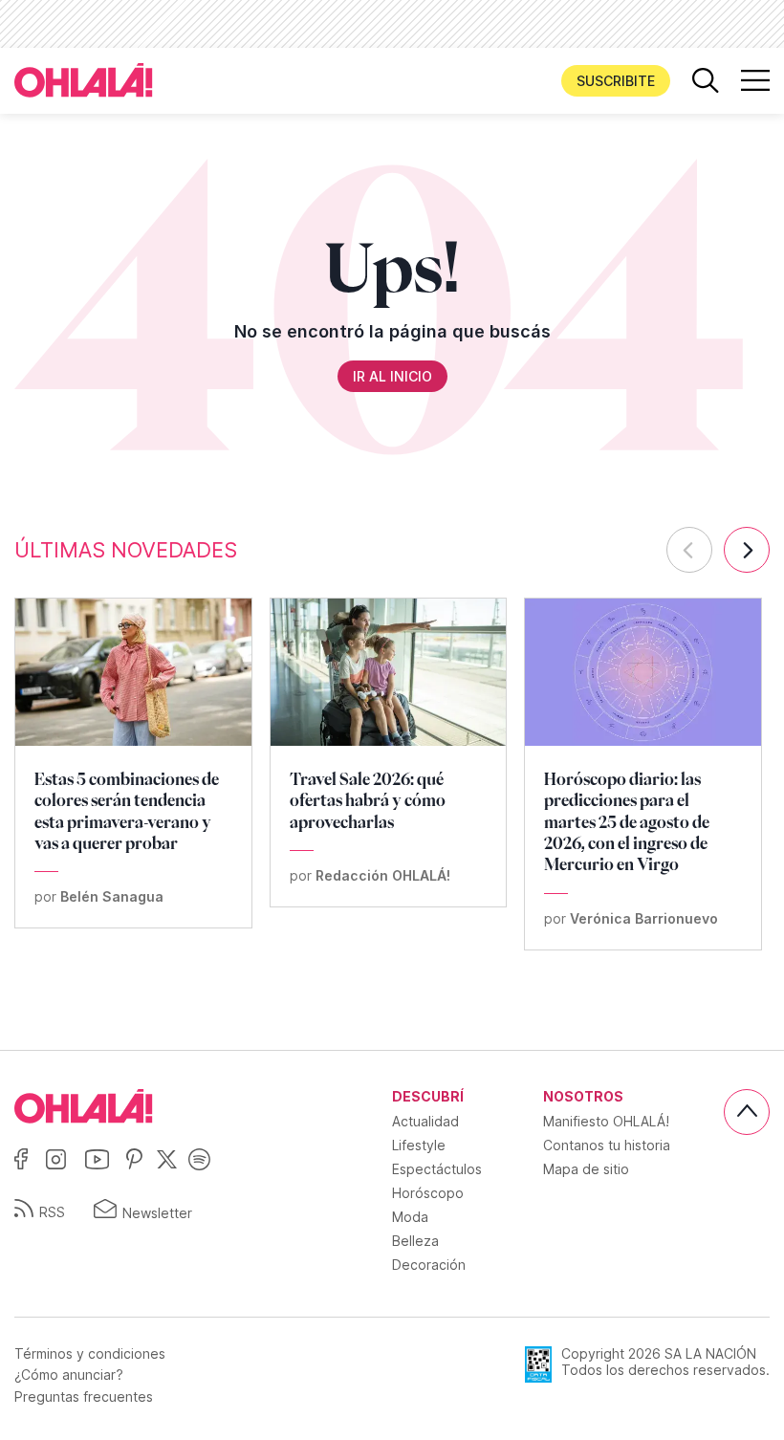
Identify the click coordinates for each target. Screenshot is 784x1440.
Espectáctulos (437, 1169)
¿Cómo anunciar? (68, 1375)
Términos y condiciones (89, 1354)
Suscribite (616, 81)
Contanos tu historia (606, 1145)
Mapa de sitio (586, 1169)
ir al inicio (392, 376)
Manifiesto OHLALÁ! (606, 1121)
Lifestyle (419, 1145)
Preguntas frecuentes (83, 1397)
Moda (410, 1217)
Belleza (415, 1241)
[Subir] (747, 1112)
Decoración (429, 1264)
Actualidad (425, 1121)
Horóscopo (428, 1193)
